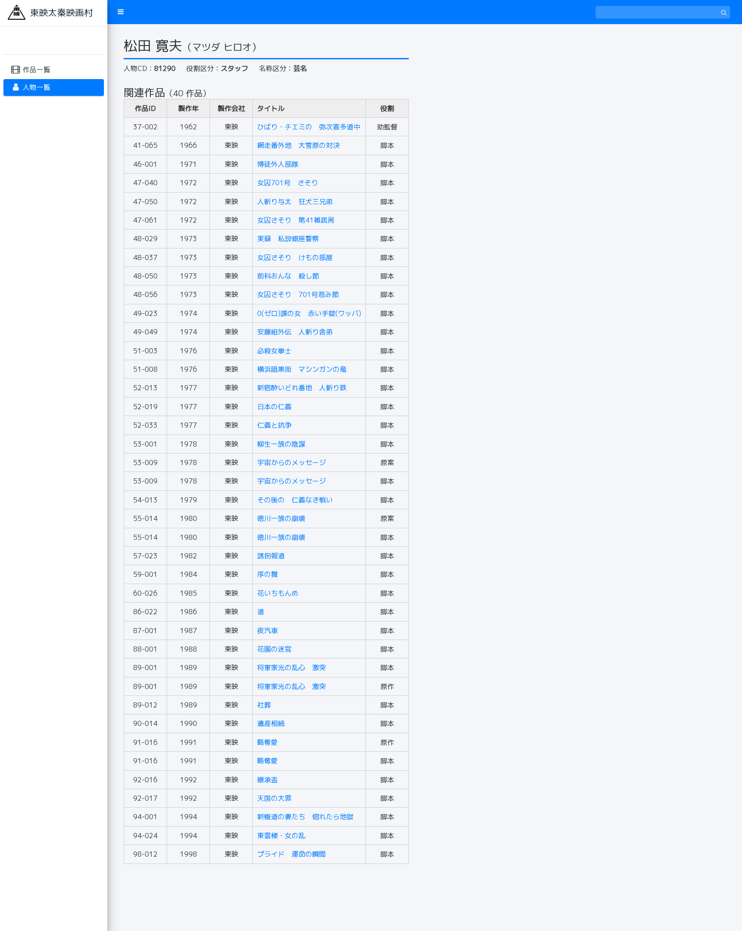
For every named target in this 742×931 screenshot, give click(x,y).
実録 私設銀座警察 (288, 238)
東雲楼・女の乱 (281, 835)
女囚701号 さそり (287, 182)
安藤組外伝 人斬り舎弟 (295, 332)
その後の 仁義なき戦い (295, 500)
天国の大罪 (274, 798)
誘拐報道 (271, 555)
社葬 (264, 705)
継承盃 (267, 779)
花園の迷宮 (274, 649)
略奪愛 (267, 742)
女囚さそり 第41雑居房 (296, 220)
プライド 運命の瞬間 (291, 854)
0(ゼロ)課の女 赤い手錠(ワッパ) (309, 313)
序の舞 (267, 574)
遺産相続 (271, 723)
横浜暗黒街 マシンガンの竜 (302, 369)
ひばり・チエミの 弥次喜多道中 (308, 127)
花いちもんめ (277, 593)
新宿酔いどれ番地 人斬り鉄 (302, 387)
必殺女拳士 (274, 350)
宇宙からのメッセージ (291, 462)
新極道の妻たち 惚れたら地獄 (305, 816)
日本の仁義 (274, 406)
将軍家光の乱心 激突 (291, 667)
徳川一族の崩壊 (281, 518)
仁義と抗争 (274, 425)
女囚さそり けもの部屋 (295, 257)
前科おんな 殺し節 (288, 276)
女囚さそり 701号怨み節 (298, 294)
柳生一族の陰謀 (281, 444)
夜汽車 (267, 630)
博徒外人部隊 (277, 164)
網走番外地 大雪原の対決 (298, 145)
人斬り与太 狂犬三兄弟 (295, 201)
